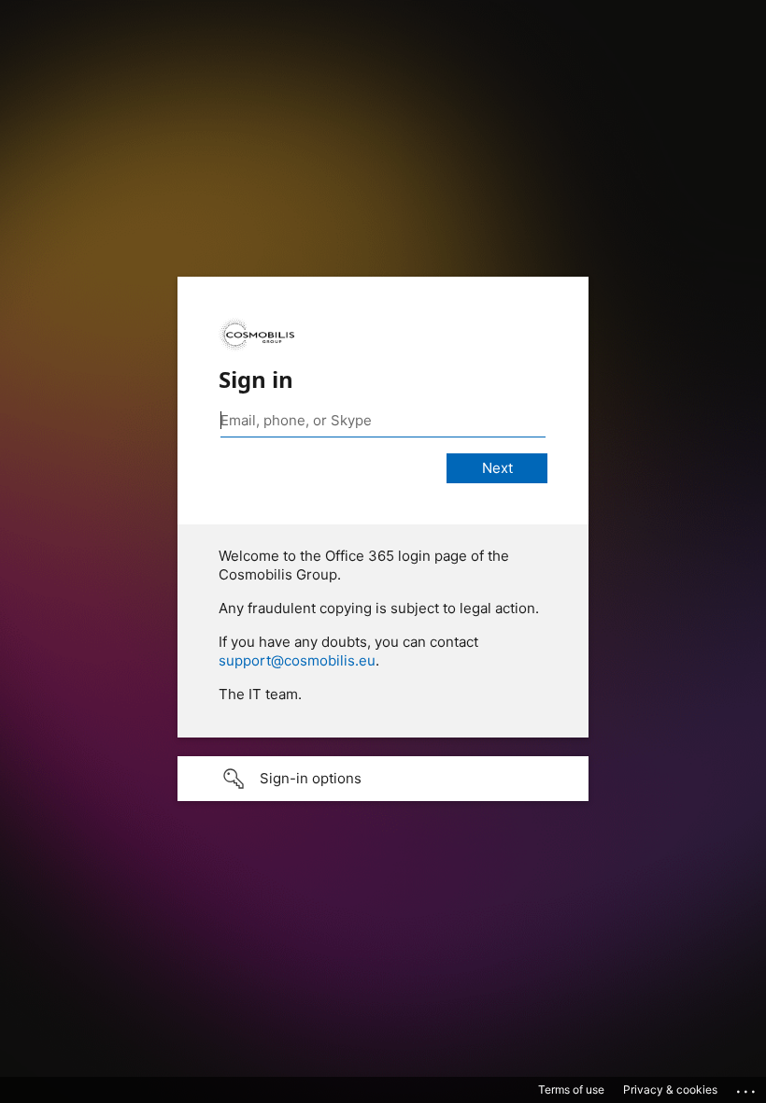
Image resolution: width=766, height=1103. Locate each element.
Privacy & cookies (670, 1089)
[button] (383, 778)
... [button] (747, 1087)
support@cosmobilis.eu (297, 660)
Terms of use (571, 1089)
